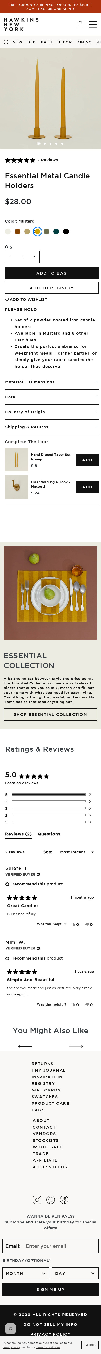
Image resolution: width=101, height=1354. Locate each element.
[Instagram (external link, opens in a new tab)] (37, 1200)
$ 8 (34, 465)
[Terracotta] (17, 231)
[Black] (66, 231)
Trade (41, 1153)
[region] (52, 473)
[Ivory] (8, 231)
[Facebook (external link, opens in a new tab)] (64, 1200)
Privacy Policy (50, 1334)
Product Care (51, 1103)
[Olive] (46, 231)
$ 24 (35, 493)
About (41, 1120)
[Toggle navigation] (93, 24)
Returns (43, 1063)
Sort (48, 852)
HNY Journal (49, 1070)
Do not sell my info (50, 1324)
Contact (44, 1127)
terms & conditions (48, 1347)
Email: (13, 1246)
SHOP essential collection (50, 714)
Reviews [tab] (18, 835)
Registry (43, 1083)
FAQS (38, 1110)
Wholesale (48, 1147)
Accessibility (50, 1167)
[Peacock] (56, 231)
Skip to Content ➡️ (20, 24)
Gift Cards (46, 1090)
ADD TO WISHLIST (28, 299)
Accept (90, 1344)
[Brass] (27, 231)
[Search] (6, 42)
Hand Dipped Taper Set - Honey (52, 457)
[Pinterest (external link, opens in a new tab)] (50, 1200)
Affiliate (45, 1160)
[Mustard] (37, 231)
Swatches (45, 1096)
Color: (11, 221)
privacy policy (11, 1347)
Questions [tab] (49, 835)
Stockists (46, 1140)
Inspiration (47, 1077)
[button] (31, 160)
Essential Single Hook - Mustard (50, 484)
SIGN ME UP (50, 1289)
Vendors (44, 1133)
